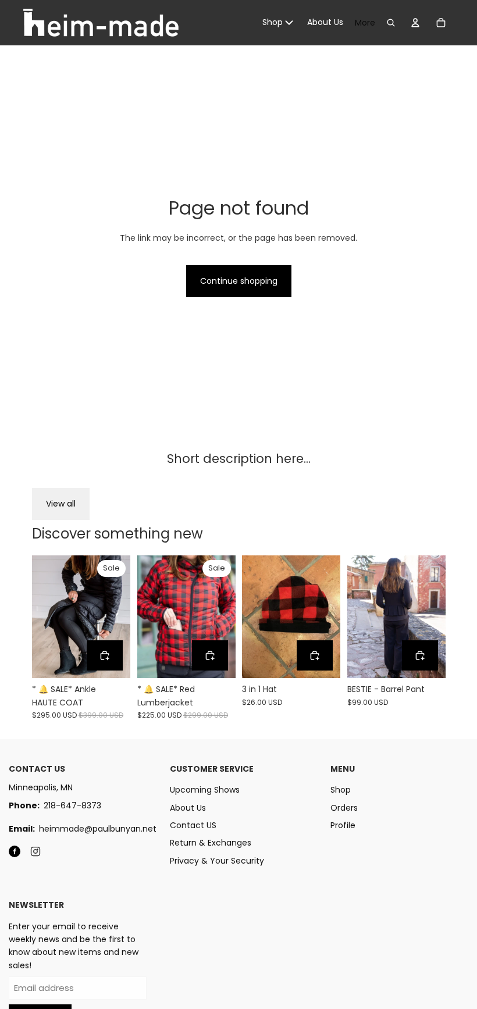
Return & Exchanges (210, 842)
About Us (188, 808)
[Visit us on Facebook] (14, 851)
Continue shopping (238, 281)
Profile (342, 825)
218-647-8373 (72, 805)
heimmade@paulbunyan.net (97, 829)
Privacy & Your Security (217, 861)
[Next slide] (121, 616)
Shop (340, 790)
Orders (344, 808)
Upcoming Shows (205, 790)
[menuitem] (279, 22)
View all (61, 503)
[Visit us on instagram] (35, 851)
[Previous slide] (41, 616)
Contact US (193, 825)
